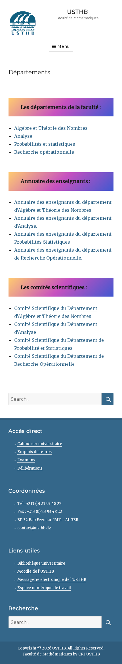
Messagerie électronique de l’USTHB (51, 579)
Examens (26, 460)
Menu (63, 46)
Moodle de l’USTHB (35, 571)
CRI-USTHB (89, 654)
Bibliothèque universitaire (41, 563)
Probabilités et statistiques (44, 144)
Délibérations (30, 468)
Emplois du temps (34, 451)
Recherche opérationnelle (44, 152)
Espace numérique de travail (44, 587)
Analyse (23, 136)
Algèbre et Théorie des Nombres (51, 128)
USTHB (77, 12)
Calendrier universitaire (39, 443)
